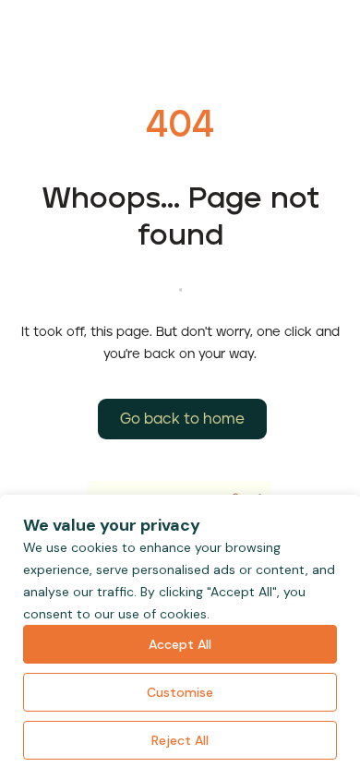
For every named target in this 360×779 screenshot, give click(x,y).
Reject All (180, 740)
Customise (180, 692)
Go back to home (182, 419)
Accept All (180, 644)
